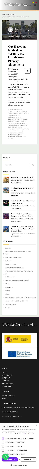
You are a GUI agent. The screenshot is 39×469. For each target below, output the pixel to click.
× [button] (36, 425)
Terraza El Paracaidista (15, 133)
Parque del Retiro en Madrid (17, 111)
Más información (29, 434)
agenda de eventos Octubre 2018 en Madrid (17, 253)
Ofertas (8, 290)
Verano (23, 36)
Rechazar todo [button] (28, 459)
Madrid (7, 284)
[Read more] (27, 73)
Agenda (8, 248)
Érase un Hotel (21, 35)
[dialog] (19, 446)
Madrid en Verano (16, 109)
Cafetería (8, 261)
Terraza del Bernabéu (15, 131)
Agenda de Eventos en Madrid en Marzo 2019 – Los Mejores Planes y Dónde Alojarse (22, 229)
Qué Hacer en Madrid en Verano (18, 129)
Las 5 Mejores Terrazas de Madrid (22, 177)
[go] (33, 165)
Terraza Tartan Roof (14, 134)
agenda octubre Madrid (13, 257)
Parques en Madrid (14, 117)
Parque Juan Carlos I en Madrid (18, 113)
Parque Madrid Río (14, 115)
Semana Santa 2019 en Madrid (16, 301)
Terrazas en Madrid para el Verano (17, 137)
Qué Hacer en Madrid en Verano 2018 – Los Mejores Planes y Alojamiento (17, 55)
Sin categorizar (10, 304)
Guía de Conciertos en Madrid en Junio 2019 (18, 272)
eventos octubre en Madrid (14, 268)
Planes (18, 36)
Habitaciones (10, 277)
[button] (5, 457)
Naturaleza (11, 14)
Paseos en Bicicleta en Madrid (17, 119)
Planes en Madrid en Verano (17, 123)
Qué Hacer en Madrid (15, 127)
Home (3, 14)
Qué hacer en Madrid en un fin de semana (20, 297)
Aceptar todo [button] (10, 459)
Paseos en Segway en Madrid (17, 121)
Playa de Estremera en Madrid (18, 125)
